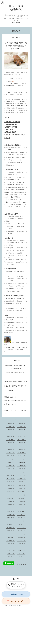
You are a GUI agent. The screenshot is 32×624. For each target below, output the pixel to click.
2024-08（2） (11, 462)
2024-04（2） (11, 468)
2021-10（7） (11, 517)
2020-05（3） (22, 543)
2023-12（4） (11, 475)
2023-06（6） (11, 485)
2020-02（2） (11, 550)
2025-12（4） (11, 436)
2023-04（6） (11, 488)
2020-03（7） (22, 547)
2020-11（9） (22, 534)
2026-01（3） (22, 433)
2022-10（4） (11, 498)
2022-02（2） (11, 511)
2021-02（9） (11, 530)
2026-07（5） (22, 423)
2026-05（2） (22, 426)
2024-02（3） (11, 472)
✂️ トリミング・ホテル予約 (16, 601)
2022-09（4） (22, 498)
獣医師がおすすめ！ (11, 397)
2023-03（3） (22, 488)
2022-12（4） (11, 495)
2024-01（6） (22, 472)
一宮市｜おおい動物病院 (16, 7)
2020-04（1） (11, 547)
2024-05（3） (22, 465)
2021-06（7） (11, 524)
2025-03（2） (22, 449)
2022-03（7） (22, 508)
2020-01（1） (22, 550)
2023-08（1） (11, 481)
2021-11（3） (21, 514)
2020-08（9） (11, 540)
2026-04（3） (11, 429)
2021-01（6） (22, 530)
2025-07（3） (22, 442)
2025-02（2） (11, 452)
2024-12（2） (11, 455)
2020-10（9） (11, 537)
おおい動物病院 (12, 605)
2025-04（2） (11, 449)
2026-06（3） (11, 426)
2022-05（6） (22, 504)
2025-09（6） (22, 439)
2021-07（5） (22, 521)
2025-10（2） (11, 439)
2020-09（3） (22, 537)
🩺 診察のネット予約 (16, 594)
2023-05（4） (22, 485)
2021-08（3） (11, 521)
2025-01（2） (22, 452)
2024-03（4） (22, 468)
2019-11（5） (21, 553)
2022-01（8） (22, 511)
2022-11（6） (21, 495)
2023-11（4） (21, 475)
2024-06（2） (11, 465)
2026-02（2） (11, 433)
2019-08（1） (21, 556)
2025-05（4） (22, 446)
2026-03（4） (22, 429)
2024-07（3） (22, 462)
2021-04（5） (11, 527)
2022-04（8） (11, 508)
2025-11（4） (21, 436)
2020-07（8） (22, 540)
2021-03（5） (22, 527)
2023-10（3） (11, 478)
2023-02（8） (11, 491)
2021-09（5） (22, 517)
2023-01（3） (22, 491)
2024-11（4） (21, 455)
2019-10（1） (11, 556)
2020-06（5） (11, 543)
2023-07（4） (22, 481)
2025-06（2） (11, 446)
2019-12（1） (11, 553)
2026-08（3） (11, 423)
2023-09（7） (22, 478)
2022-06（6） (11, 504)
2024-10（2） (11, 459)
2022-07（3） (22, 501)
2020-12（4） (11, 534)
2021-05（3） (22, 524)
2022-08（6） (11, 501)
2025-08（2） (11, 442)
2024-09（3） (22, 459)
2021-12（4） (11, 514)
